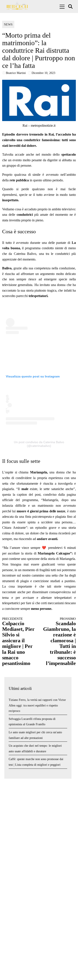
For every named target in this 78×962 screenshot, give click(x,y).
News (8, 24)
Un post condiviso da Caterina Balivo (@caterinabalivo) (39, 443)
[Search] (71, 6)
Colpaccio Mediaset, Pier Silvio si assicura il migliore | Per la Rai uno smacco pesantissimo (18, 641)
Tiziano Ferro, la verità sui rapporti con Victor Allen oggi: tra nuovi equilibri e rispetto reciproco (37, 705)
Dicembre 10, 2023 (43, 73)
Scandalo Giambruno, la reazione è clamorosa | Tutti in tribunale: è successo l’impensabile (59, 641)
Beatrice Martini (16, 73)
